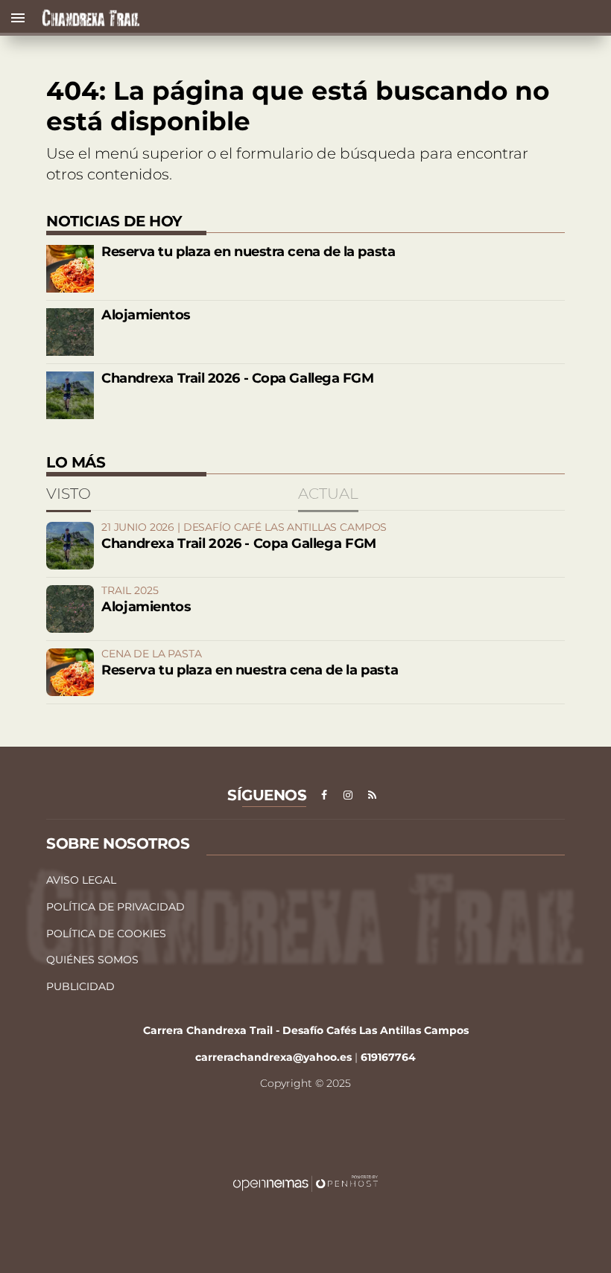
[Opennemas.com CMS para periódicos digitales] (305, 1182)
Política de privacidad (115, 906)
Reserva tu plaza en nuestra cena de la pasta (248, 251)
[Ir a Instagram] (348, 795)
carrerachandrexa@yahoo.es (273, 1057)
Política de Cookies (106, 933)
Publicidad (80, 986)
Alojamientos (146, 315)
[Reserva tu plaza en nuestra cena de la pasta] (70, 269)
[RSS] (372, 795)
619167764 (388, 1057)
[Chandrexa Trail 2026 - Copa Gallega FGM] (70, 395)
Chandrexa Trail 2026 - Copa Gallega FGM (237, 378)
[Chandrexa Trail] (326, 18)
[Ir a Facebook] (324, 795)
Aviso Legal (81, 880)
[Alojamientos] (70, 332)
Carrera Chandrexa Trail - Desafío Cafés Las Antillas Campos (306, 1030)
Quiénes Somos (92, 959)
